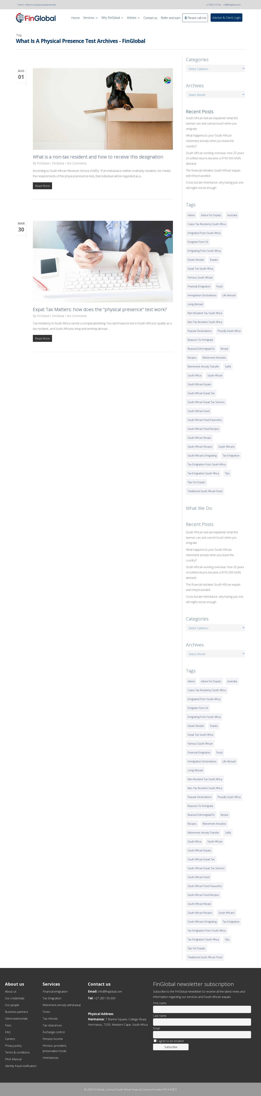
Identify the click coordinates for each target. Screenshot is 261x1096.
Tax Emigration (52, 998)
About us (10, 991)
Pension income (53, 1039)
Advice (191, 215)
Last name (159, 1016)
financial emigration (199, 286)
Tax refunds (50, 1019)
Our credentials (14, 998)
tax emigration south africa (203, 473)
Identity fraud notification (20, 1066)
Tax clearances (52, 1025)
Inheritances (50, 1058)
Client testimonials (16, 1019)
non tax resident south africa (205, 322)
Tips (227, 473)
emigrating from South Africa (204, 250)
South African (214, 375)
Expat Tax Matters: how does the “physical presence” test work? (100, 309)
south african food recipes (203, 428)
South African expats (199, 384)
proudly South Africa (229, 331)
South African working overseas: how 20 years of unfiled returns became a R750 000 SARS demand (215, 158)
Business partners (16, 1012)
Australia (232, 215)
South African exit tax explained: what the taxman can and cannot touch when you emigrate (212, 123)
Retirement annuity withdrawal (62, 1005)
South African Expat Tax (201, 393)
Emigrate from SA (198, 242)
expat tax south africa (200, 268)
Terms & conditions (17, 1052)
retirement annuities (214, 357)
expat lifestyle (196, 259)
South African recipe (199, 437)
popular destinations (200, 331)
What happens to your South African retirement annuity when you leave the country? (210, 141)
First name (159, 1003)
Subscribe (170, 1047)
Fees (8, 1025)
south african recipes (200, 446)
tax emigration (231, 455)
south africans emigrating (202, 455)
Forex (46, 1012)
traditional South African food (205, 491)
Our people (12, 1005)
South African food (199, 411)
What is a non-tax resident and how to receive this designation (98, 156)
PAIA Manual (13, 1059)
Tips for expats (196, 482)
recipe (224, 348)
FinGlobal (43, 163)
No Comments (77, 163)
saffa (228, 366)
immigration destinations (202, 295)
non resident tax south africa (205, 313)
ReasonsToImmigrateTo (201, 348)
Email (156, 1028)
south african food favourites (205, 420)
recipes (192, 357)
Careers (10, 1039)
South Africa (194, 375)
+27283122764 (213, 4)
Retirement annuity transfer (203, 366)
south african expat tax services (206, 402)
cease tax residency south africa (207, 224)
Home (21, 4)
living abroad (195, 304)
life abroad (229, 295)
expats (214, 259)
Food (219, 286)
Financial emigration (55, 991)
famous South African (200, 277)
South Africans (226, 446)
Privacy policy (13, 1046)
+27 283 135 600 (104, 998)
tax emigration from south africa (207, 464)
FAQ (7, 1032)
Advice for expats (211, 215)
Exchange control (54, 1032)
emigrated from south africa (204, 233)
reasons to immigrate (200, 339)
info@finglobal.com (232, 4)
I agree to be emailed (170, 1041)
